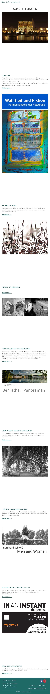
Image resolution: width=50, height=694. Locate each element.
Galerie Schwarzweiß (10, 2)
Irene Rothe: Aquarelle (11, 287)
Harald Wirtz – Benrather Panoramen (17, 431)
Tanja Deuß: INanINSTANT (12, 666)
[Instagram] (44, 681)
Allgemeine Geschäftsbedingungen (37, 688)
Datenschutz (41, 685)
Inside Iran (6, 75)
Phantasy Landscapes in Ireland (14, 509)
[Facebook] (41, 681)
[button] (37, 2)
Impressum (32, 685)
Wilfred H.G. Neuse (9, 205)
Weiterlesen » (7, 88)
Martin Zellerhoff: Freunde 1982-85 (16, 349)
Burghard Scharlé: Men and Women (16, 588)
